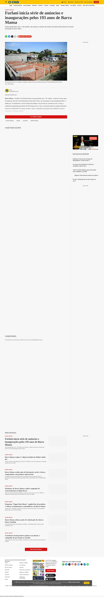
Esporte (40, 5)
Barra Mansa (9, 10)
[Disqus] (36, 361)
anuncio (25, 120)
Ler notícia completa (36, 116)
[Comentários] (15, 36)
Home (10, 5)
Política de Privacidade (22, 577)
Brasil (57, 5)
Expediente (68, 585)
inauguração (10, 120)
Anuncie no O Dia (79, 2)
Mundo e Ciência (65, 5)
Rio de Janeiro (27, 5)
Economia (52, 5)
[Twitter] (69, 564)
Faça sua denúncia (88, 2)
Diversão (34, 5)
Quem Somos (83, 585)
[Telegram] (78, 564)
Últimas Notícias (18, 5)
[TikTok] (81, 564)
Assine (96, 2)
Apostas (79, 5)
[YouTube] (75, 564)
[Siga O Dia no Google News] (24, 36)
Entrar (65, 2)
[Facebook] (66, 564)
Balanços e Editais (24, 572)
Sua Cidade (73, 5)
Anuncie (50, 585)
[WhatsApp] (63, 564)
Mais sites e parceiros (25, 569)
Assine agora (50, 570)
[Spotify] (87, 564)
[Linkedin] (84, 564)
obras (18, 120)
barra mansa (34, 120)
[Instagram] (72, 564)
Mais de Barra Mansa (36, 549)
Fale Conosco (75, 585)
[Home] (13, 3)
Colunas (46, 5)
